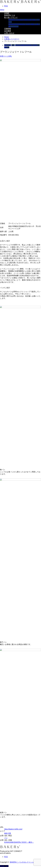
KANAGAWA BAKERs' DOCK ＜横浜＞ (19, 842)
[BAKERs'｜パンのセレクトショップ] (20, 2)
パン (13, 45)
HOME (6, 13)
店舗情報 (7, 29)
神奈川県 (7, 45)
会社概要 (7, 31)
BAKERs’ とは (9, 15)
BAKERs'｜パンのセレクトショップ (23, 862)
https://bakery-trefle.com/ (13, 829)
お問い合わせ (9, 33)
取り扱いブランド (11, 17)
